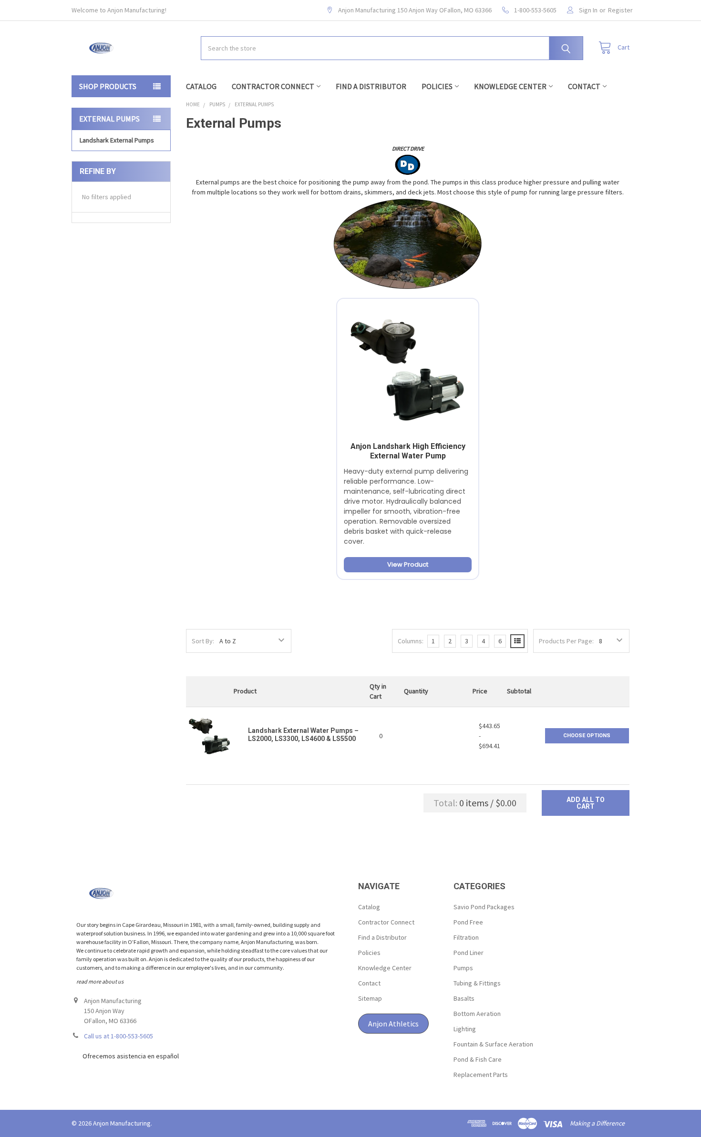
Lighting (465, 1029)
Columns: (410, 641)
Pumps (463, 968)
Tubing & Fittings (477, 983)
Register (620, 10)
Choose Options (586, 735)
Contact (584, 86)
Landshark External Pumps (117, 140)
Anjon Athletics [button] (393, 1023)
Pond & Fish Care (478, 1059)
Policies (437, 86)
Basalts (464, 998)
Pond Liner (469, 952)
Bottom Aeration (477, 1013)
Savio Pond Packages (484, 907)
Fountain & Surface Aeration (493, 1044)
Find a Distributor (371, 86)
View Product (407, 564)
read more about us (100, 981)
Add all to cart (586, 803)
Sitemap (370, 998)
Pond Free (468, 922)
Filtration (466, 937)
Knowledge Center (510, 86)
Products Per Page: (566, 641)
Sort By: (203, 641)
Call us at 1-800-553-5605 (118, 1036)
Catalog (201, 86)
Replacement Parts (481, 1074)
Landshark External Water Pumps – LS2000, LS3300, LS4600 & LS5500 (303, 735)
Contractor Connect (273, 86)
